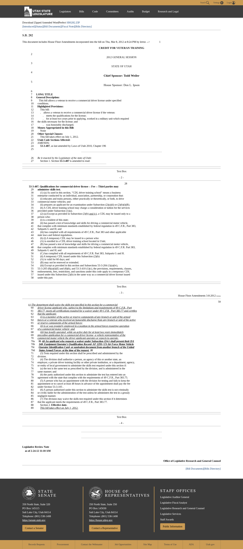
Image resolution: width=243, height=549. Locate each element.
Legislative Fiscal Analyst (173, 502)
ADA (191, 544)
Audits (130, 11)
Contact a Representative (105, 528)
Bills (81, 11)
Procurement (63, 544)
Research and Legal (168, 11)
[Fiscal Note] (68, 26)
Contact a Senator (34, 528)
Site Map (147, 544)
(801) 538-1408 (43, 516)
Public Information (172, 526)
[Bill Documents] (52, 26)
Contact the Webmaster (91, 544)
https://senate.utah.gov (33, 520)
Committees (112, 11)
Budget (146, 11)
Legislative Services (170, 514)
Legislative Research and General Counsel (182, 508)
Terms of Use (170, 544)
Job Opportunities (123, 544)
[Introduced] (28, 26)
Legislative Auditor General (174, 497)
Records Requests (36, 544)
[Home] (38, 11)
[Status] (39, 26)
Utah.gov (210, 544)
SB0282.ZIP (73, 22)
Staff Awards (167, 519)
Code (95, 11)
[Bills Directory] (83, 26)
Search (203, 2)
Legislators (65, 11)
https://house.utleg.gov (101, 520)
